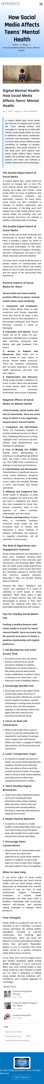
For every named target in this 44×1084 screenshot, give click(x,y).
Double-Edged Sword (13, 1036)
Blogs (25, 44)
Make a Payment (22, 1077)
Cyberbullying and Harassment (17, 1040)
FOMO (28, 1036)
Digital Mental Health (13, 1032)
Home (15, 44)
